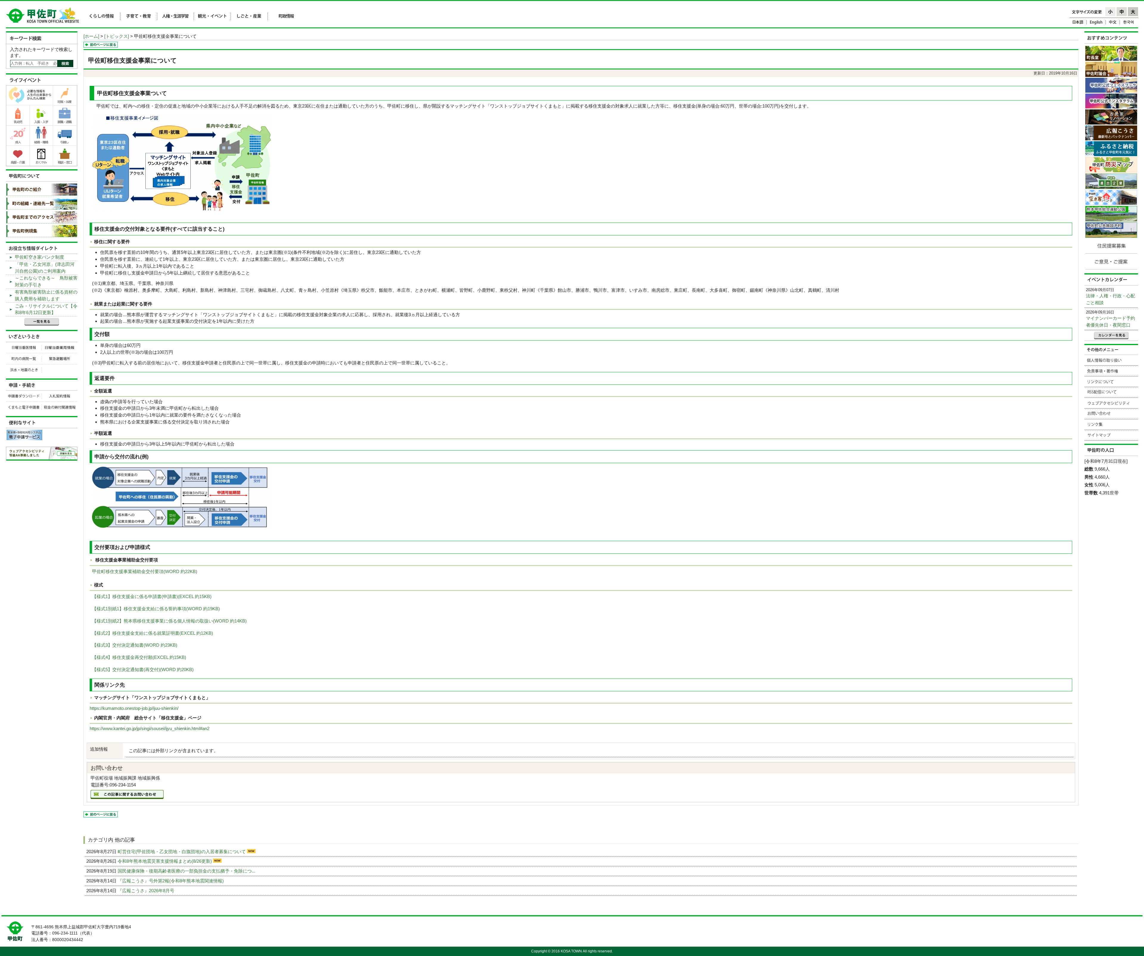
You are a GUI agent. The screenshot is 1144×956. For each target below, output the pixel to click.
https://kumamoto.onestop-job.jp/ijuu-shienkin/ (134, 708)
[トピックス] (116, 36)
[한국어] (1129, 23)
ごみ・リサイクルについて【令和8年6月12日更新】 (46, 309)
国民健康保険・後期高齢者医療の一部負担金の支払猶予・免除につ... (187, 870)
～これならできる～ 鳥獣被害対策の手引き (46, 281)
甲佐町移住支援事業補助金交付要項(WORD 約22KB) (144, 571)
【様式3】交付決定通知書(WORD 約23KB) (134, 645)
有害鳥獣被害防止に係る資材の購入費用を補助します (46, 295)
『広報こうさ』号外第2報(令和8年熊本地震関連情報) (171, 880)
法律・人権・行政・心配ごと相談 (1110, 299)
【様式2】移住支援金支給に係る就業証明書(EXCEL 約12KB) (152, 633)
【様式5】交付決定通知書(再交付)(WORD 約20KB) (143, 669)
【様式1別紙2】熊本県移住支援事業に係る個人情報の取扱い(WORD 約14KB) (169, 620)
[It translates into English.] (1096, 23)
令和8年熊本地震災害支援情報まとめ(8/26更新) (165, 861)
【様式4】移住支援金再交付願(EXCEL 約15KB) (139, 657)
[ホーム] (91, 36)
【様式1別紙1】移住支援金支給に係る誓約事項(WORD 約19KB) (156, 608)
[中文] (1113, 23)
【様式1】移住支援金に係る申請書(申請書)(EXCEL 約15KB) (152, 596)
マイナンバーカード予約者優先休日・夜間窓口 (1110, 322)
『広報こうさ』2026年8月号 (146, 890)
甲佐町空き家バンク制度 (39, 257)
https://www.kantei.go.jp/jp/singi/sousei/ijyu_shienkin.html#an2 (149, 728)
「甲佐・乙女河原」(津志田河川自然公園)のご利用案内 (44, 268)
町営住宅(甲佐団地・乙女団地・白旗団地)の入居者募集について (182, 851)
